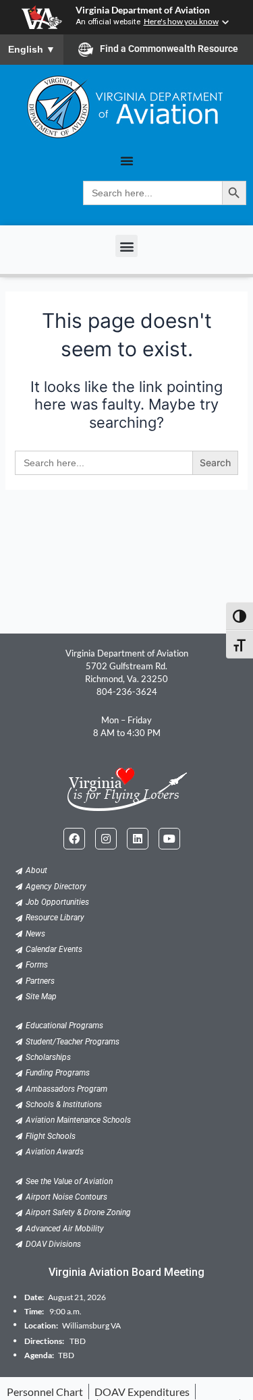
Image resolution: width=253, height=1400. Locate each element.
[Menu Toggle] (127, 160)
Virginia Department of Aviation (143, 10)
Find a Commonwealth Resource (169, 48)
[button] (126, 246)
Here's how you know (181, 21)
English (31, 49)
